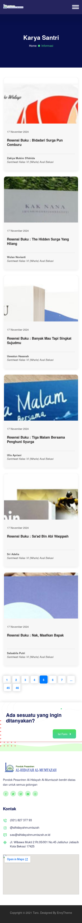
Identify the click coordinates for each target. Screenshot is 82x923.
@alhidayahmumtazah (24, 827)
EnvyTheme (64, 913)
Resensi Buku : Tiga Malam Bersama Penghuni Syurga (36, 439)
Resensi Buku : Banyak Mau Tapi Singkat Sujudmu (39, 340)
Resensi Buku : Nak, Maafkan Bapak (35, 635)
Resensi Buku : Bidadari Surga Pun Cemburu (35, 142)
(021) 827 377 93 (21, 820)
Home (33, 46)
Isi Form (63, 734)
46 (17, 688)
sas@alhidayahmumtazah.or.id (30, 834)
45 (8, 688)
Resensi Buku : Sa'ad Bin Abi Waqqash (37, 536)
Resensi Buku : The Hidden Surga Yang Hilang (38, 241)
